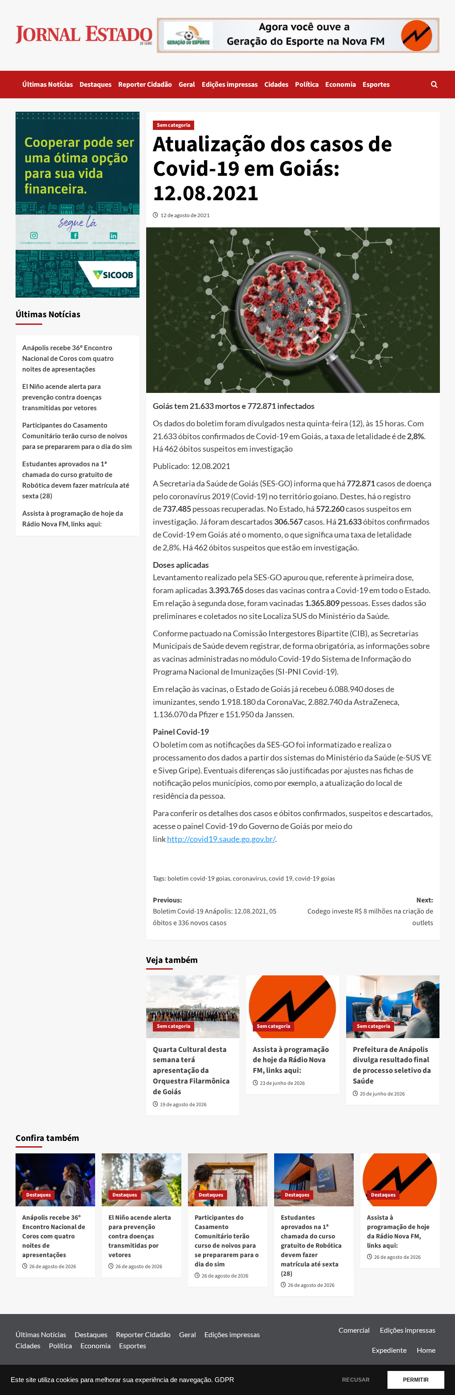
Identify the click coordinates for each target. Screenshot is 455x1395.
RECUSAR (356, 1380)
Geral (187, 84)
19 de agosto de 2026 (183, 1104)
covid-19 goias (315, 878)
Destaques (96, 84)
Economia (340, 84)
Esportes (376, 84)
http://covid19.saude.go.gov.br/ (221, 839)
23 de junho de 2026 (282, 1083)
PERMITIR (416, 1380)
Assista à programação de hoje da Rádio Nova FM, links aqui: (291, 1060)
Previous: (214, 911)
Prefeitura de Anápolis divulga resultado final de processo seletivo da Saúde (392, 1065)
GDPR (224, 1379)
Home (426, 1350)
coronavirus (249, 878)
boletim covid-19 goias (199, 878)
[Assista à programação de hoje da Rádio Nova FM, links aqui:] (292, 1006)
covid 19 (280, 878)
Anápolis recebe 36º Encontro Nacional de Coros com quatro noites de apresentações (68, 358)
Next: (370, 911)
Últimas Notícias (47, 84)
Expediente (389, 1350)
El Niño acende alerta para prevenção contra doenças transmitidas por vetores (62, 397)
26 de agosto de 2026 (52, 1266)
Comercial (354, 1330)
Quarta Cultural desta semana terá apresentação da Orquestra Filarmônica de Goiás (191, 1070)
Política (307, 84)
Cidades (276, 84)
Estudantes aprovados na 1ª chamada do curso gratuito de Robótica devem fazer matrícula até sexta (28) (75, 480)
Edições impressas (230, 84)
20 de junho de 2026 (382, 1094)
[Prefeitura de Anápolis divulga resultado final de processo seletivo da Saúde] (392, 1006)
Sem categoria (173, 125)
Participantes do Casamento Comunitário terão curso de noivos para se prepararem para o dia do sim (77, 435)
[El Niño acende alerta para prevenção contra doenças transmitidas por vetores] (141, 1179)
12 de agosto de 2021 (185, 215)
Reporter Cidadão (145, 84)
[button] (434, 84)
